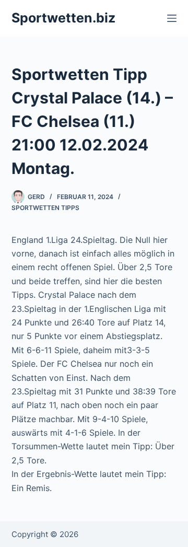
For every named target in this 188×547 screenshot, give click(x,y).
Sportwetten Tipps (45, 208)
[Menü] (172, 18)
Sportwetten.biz (63, 18)
